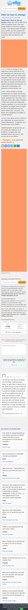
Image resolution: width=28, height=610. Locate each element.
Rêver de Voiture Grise (8, 565)
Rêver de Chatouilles (7, 551)
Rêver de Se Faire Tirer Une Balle (10, 478)
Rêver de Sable (6, 447)
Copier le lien (14, 365)
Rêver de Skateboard (7, 461)
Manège (8, 273)
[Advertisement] (14, 53)
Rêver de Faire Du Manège (13, 14)
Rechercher (22, 8)
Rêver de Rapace (6, 503)
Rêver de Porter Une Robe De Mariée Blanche (12, 583)
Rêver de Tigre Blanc (7, 534)
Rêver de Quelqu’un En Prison (10, 520)
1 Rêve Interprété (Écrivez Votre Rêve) (10, 17)
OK (21, 608)
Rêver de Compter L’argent (9, 600)
